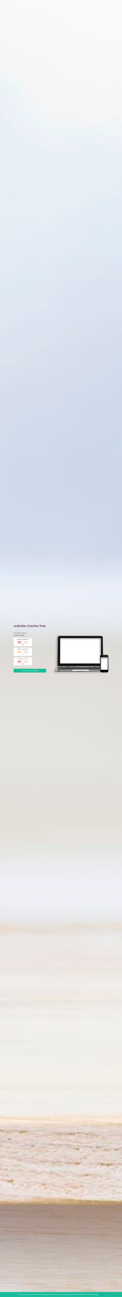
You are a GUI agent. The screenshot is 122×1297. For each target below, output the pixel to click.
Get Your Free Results (30, 670)
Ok (101, 1294)
